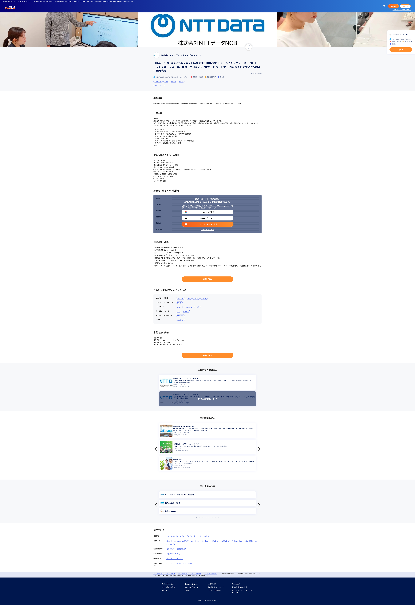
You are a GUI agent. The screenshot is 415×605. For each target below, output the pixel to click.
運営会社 (164, 590)
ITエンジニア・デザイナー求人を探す (179, 563)
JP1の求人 (204, 541)
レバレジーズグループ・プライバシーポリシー (215, 206)
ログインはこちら (207, 229)
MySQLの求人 (225, 541)
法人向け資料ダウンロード (216, 587)
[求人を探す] (384, 6)
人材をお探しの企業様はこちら (402, 10)
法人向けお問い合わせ (191, 587)
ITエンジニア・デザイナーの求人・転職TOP (164, 574)
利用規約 (184, 206)
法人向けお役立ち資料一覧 (239, 587)
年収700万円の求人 (173, 554)
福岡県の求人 (171, 549)
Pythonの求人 (237, 541)
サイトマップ (235, 584)
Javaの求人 (195, 541)
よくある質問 (212, 584)
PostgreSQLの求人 (250, 541)
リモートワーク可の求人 (174, 559)
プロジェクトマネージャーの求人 (197, 536)
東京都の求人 (181, 549)
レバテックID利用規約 (194, 206)
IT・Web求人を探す (167, 584)
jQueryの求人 (171, 541)
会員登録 (393, 6)
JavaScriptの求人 (183, 541)
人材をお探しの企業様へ (169, 587)
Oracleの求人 (171, 544)
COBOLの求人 (214, 541)
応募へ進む (207, 279)
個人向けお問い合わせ (191, 584)
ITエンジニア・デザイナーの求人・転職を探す (189, 574)
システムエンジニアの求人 (175, 536)
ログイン (405, 6)
